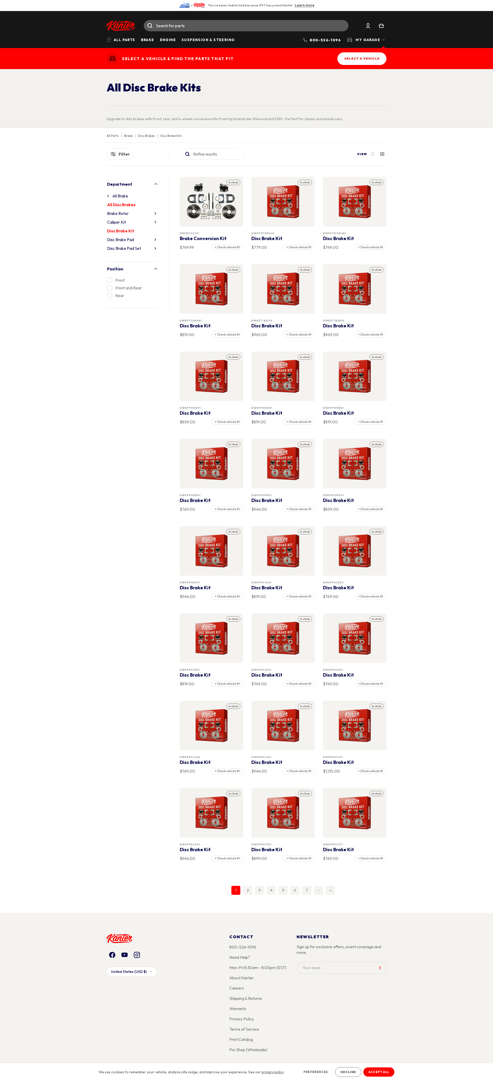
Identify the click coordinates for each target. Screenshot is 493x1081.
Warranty (237, 1008)
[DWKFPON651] (283, 376)
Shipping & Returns (245, 998)
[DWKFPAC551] (211, 638)
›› (330, 890)
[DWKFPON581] (354, 376)
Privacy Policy (241, 1018)
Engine (168, 40)
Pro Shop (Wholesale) (248, 1049)
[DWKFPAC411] (354, 725)
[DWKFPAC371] (354, 812)
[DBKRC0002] (211, 201)
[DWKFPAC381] (283, 812)
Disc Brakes (146, 135)
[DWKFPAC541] (283, 638)
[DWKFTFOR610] (283, 201)
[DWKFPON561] (211, 463)
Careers (236, 988)
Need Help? (239, 957)
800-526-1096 (242, 947)
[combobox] (246, 25)
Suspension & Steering (208, 40)
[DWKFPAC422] (211, 725)
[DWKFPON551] (283, 463)
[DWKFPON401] (354, 463)
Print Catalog (241, 1039)
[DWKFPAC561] (283, 551)
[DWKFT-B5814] (354, 289)
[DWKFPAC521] (354, 638)
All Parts (113, 135)
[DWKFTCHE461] (211, 289)
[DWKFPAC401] (211, 812)
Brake (147, 40)
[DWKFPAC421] (283, 725)
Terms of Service (244, 1029)
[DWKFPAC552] (354, 551)
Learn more (304, 5)
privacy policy (272, 1072)
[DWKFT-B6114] (283, 289)
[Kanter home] (112, 58)
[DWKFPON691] (211, 376)
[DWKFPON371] (211, 551)
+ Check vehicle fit (227, 247)
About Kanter (241, 977)
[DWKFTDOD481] (354, 201)
